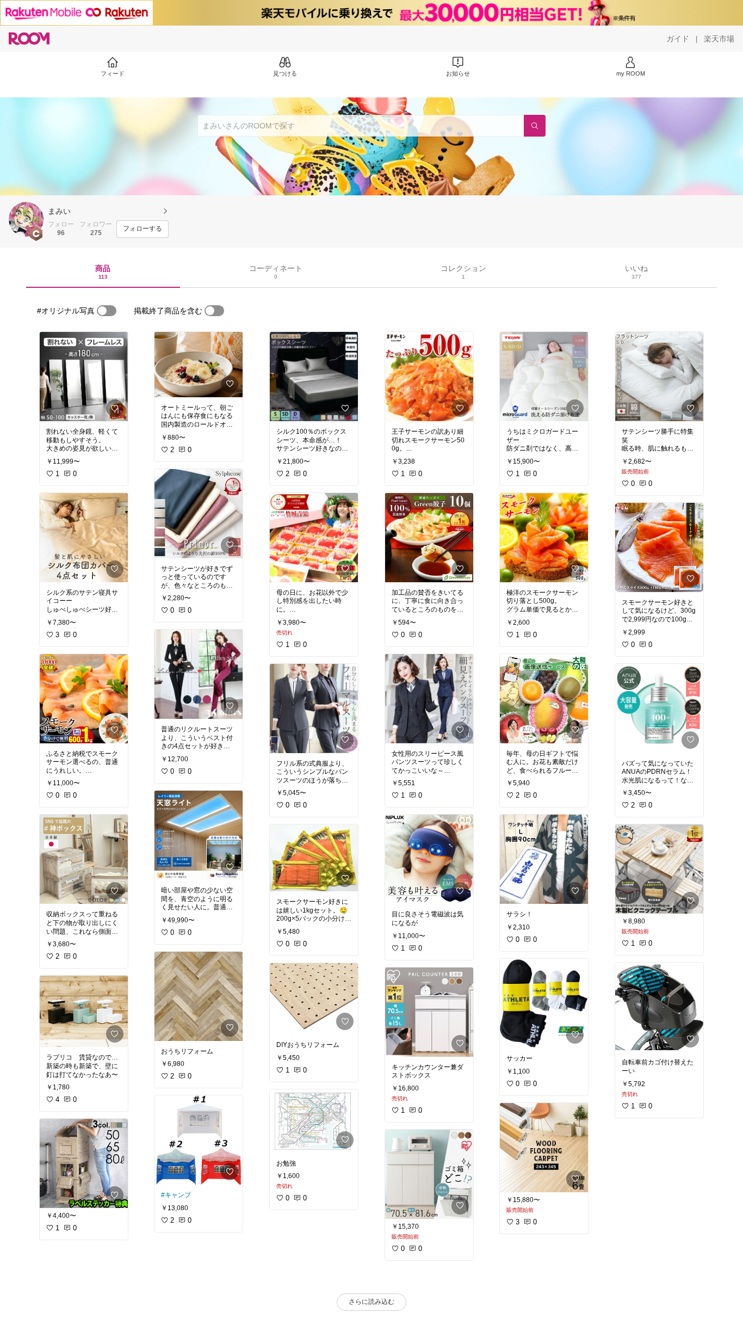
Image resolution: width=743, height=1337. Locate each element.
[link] (84, 376)
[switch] (106, 310)
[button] (26, 219)
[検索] (535, 126)
